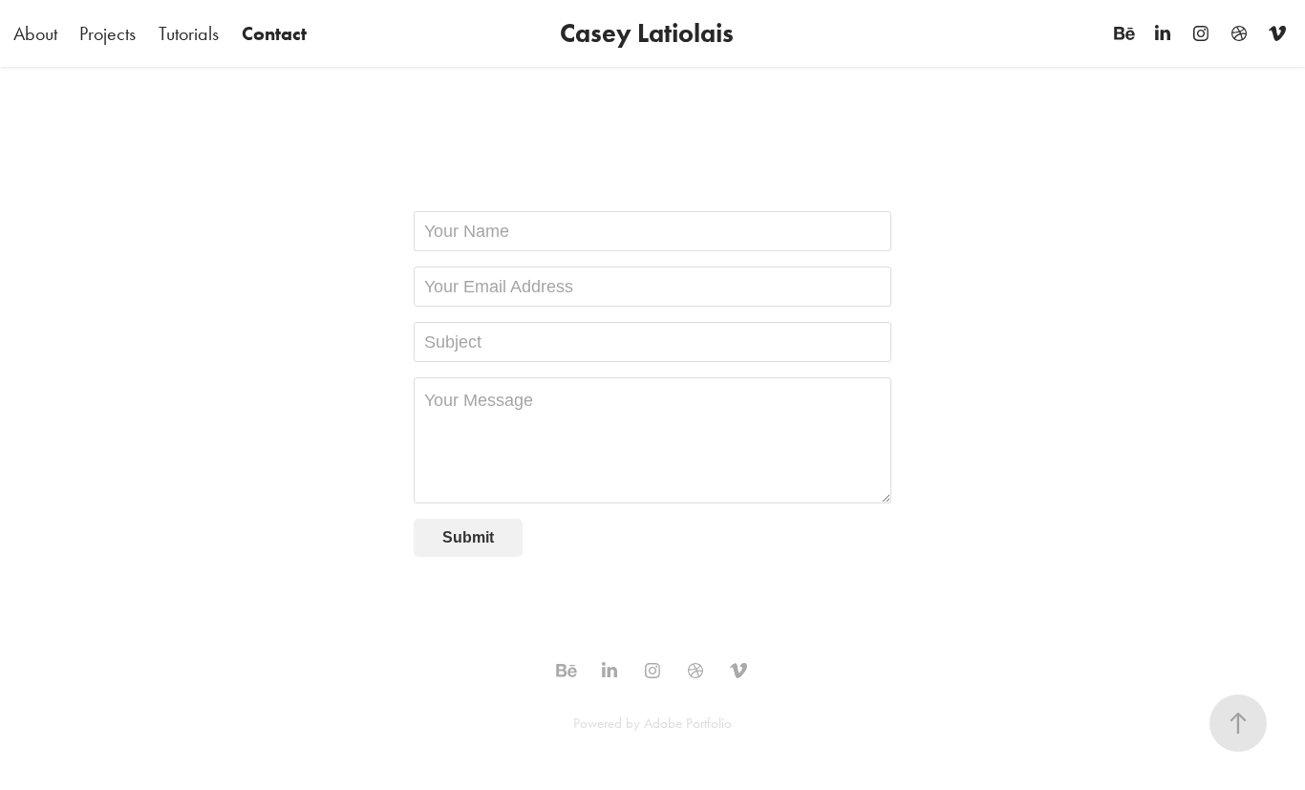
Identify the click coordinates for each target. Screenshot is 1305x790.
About (35, 33)
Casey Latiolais (647, 33)
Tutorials (189, 33)
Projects (107, 33)
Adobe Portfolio (688, 723)
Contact (274, 33)
